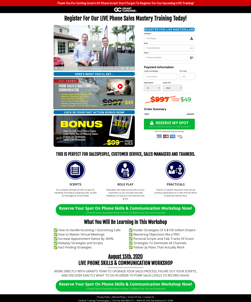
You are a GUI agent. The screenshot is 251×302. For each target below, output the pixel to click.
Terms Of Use (134, 297)
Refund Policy (118, 297)
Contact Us (148, 297)
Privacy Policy (103, 297)
